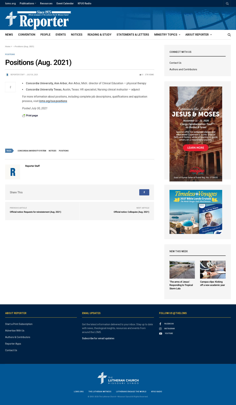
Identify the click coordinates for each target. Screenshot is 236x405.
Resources (46, 3)
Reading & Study (99, 34)
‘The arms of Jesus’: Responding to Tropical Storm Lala (181, 285)
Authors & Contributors (17, 337)
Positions (10, 54)
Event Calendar (65, 3)
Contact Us (175, 62)
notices (52, 151)
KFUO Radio (84, 3)
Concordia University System (32, 151)
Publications (27, 3)
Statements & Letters (133, 34)
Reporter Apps (13, 343)
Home (7, 46)
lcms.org (10, 3)
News (9, 34)
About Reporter (197, 34)
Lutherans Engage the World (131, 391)
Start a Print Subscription (18, 324)
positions (64, 151)
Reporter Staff (18, 75)
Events (61, 34)
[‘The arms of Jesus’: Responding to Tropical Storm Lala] (182, 270)
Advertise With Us (14, 330)
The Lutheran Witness (99, 391)
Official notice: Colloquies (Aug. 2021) (131, 212)
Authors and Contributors (183, 69)
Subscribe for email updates (98, 338)
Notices (76, 34)
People (45, 34)
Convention (26, 34)
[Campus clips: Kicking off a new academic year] (213, 270)
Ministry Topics (165, 34)
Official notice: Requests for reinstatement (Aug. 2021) (35, 212)
